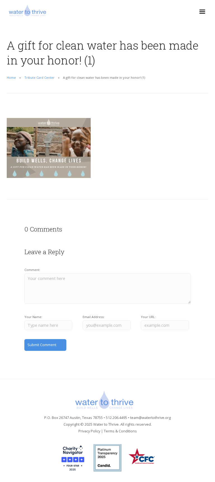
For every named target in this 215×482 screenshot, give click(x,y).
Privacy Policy (89, 431)
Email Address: (93, 317)
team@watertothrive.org (150, 417)
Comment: (32, 270)
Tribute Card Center (39, 77)
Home (11, 77)
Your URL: (148, 317)
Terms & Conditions (120, 431)
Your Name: (33, 317)
